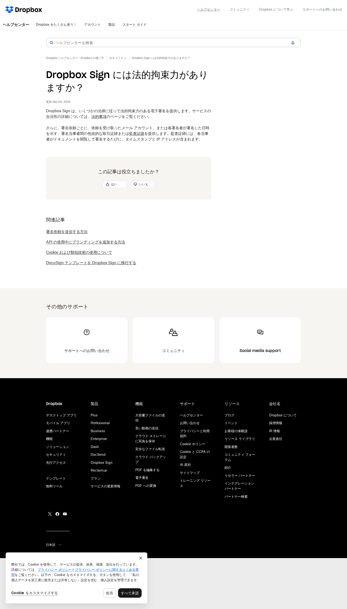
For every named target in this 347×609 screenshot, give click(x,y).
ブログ (229, 415)
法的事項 (98, 116)
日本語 (50, 545)
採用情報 (275, 423)
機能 (49, 439)
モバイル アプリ (58, 423)
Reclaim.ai (99, 470)
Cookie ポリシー (192, 444)
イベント (231, 423)
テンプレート (56, 478)
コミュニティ (240, 9)
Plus (94, 415)
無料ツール (54, 486)
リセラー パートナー (239, 475)
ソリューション (57, 447)
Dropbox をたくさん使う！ (56, 24)
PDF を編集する (147, 470)
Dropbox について (283, 415)
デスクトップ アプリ (61, 415)
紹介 (227, 467)
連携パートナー (57, 431)
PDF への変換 (145, 486)
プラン (96, 478)
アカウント (92, 24)
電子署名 (141, 478)
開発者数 (231, 447)
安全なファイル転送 (150, 449)
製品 (111, 24)
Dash (95, 447)
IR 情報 (274, 431)
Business (98, 431)
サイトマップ (190, 473)
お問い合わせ (190, 423)
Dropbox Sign (102, 462)
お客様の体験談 (236, 431)
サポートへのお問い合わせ (322, 9)
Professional (100, 423)
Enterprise (99, 439)
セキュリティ (56, 454)
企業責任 (275, 439)
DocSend (98, 454)
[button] (51, 43)
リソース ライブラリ (239, 439)
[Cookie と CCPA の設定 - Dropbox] (76, 577)
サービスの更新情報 (105, 486)
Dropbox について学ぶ (276, 9)
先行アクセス (56, 462)
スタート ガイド (135, 24)
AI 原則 (185, 465)
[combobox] (173, 42)
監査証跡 (136, 133)
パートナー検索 (236, 496)
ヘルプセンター (208, 9)
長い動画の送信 (146, 428)
